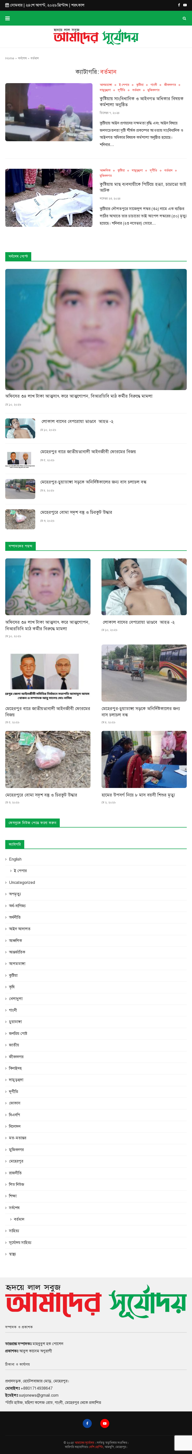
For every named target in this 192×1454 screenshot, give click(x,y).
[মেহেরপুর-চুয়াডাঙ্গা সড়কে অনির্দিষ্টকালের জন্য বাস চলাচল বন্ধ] (20, 489)
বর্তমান (136, 90)
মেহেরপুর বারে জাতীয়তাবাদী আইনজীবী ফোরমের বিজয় (88, 451)
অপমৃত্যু (15, 894)
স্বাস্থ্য (12, 1254)
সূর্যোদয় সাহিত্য (20, 1242)
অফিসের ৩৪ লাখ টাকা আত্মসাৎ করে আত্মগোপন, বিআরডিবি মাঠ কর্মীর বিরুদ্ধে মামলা (78, 396)
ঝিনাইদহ (15, 1068)
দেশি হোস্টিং (96, 1447)
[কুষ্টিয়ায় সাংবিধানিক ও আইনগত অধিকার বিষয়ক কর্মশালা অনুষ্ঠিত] (48, 112)
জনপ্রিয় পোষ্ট (18, 1033)
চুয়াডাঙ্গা (15, 1021)
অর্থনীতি (15, 917)
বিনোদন (14, 1126)
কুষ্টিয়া (140, 85)
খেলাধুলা (15, 998)
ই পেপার (124, 85)
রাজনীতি (15, 1173)
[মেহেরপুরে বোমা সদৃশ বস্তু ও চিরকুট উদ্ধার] (20, 519)
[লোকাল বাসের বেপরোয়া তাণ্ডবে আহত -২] (20, 428)
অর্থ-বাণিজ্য (17, 905)
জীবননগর (170, 85)
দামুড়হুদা (105, 90)
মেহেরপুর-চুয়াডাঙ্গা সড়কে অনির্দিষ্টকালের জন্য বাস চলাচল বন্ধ (93, 482)
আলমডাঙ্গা (106, 85)
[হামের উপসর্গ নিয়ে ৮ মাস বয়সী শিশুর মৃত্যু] (144, 759)
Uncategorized (22, 882)
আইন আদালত (19, 928)
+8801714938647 (36, 1388)
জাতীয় (14, 1045)
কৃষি (11, 987)
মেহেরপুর (16, 1161)
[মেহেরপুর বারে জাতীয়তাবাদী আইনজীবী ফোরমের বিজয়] (20, 459)
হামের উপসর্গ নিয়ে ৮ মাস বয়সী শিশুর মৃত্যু (138, 795)
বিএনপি (14, 1114)
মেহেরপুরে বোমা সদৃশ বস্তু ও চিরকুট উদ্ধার (76, 512)
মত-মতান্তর (17, 1138)
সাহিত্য (14, 1230)
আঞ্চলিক (105, 171)
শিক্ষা (12, 1196)
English (15, 859)
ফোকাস (14, 1103)
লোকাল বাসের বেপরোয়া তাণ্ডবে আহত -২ (77, 421)
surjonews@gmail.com (38, 1395)
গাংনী (153, 85)
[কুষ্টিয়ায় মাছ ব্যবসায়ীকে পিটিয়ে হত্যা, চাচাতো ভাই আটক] (48, 198)
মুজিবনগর (154, 90)
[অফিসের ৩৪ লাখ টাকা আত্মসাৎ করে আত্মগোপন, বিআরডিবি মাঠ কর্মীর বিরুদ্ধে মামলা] (96, 329)
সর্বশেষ (22, 58)
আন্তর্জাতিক (17, 952)
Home (9, 58)
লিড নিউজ (16, 1184)
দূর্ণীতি (121, 90)
